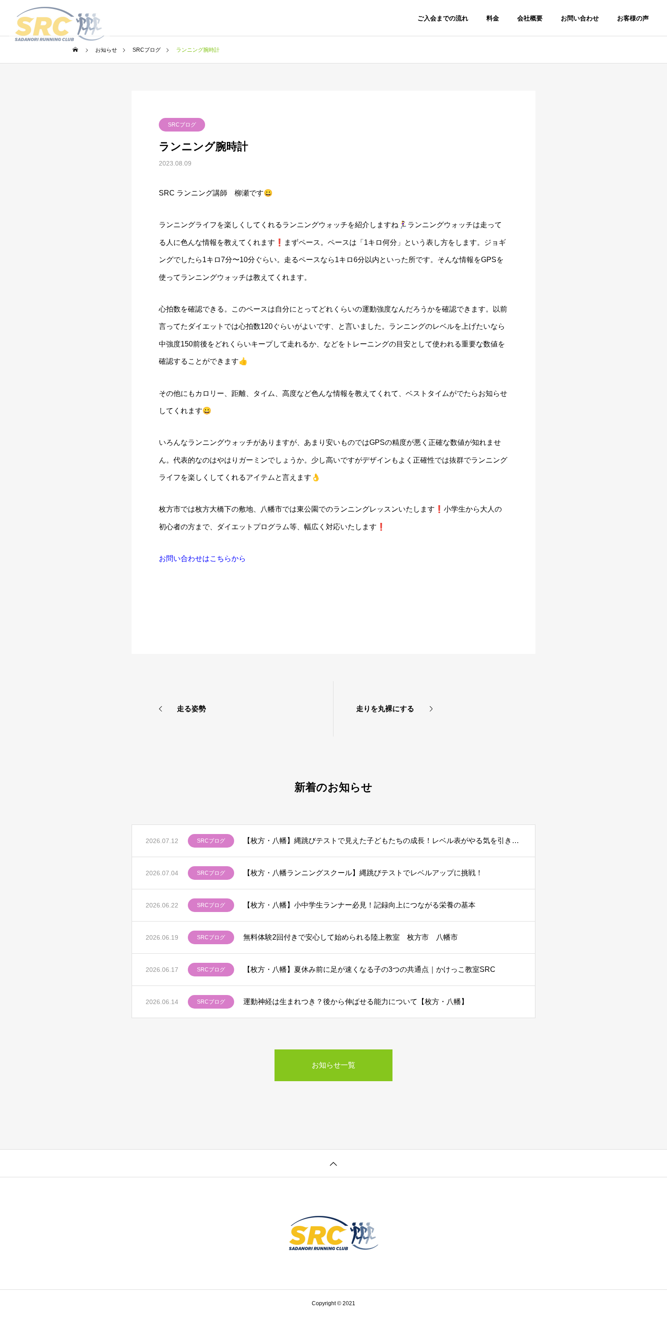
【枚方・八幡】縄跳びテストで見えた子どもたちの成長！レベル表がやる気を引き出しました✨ (382, 840)
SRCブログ (182, 125)
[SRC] (59, 18)
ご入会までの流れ (442, 18)
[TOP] (333, 1163)
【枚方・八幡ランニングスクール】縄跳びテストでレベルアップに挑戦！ (363, 873)
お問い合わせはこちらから (202, 558)
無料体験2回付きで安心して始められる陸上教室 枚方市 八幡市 (350, 937)
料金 (492, 18)
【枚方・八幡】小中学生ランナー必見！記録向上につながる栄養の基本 (359, 905)
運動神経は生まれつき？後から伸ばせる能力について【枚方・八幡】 (355, 1001)
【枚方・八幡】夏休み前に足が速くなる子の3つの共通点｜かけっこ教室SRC (369, 969)
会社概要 (530, 18)
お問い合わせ (580, 18)
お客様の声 (633, 18)
